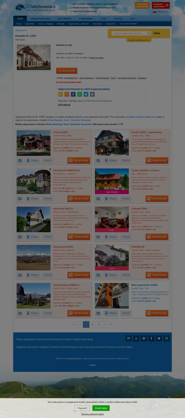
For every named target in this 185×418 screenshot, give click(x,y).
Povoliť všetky (101, 408)
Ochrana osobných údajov (92, 414)
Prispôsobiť (82, 408)
